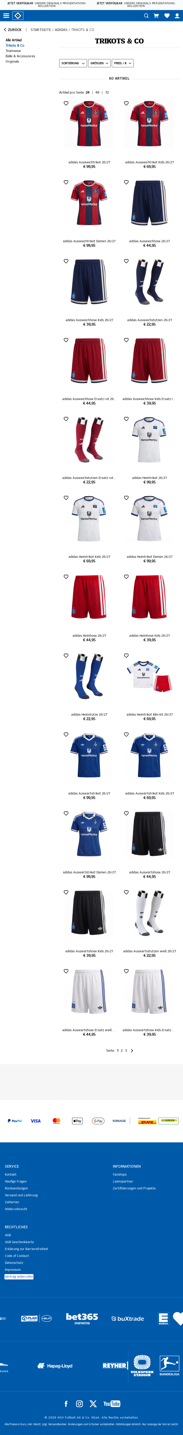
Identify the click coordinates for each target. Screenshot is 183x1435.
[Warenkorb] (156, 15)
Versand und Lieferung (21, 1195)
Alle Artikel (14, 40)
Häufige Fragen (16, 1181)
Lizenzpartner (123, 1181)
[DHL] (147, 1121)
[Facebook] (66, 1403)
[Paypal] (15, 1121)
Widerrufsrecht (16, 1209)
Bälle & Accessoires (20, 56)
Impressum (13, 1269)
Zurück (14, 30)
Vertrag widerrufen (19, 1276)
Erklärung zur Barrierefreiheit (26, 1249)
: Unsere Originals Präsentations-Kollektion (46, 5)
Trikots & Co (15, 45)
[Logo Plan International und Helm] (14, 1320)
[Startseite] (17, 15)
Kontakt (11, 1174)
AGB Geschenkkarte (19, 1242)
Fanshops (120, 1174)
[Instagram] (79, 1403)
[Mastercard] (56, 1121)
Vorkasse (119, 1121)
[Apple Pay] (77, 1121)
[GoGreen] (168, 1121)
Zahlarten (12, 1202)
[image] (89, 134)
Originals (12, 61)
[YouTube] (112, 1403)
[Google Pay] (98, 1121)
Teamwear (13, 51)
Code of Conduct (17, 1256)
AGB (8, 1235)
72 (107, 92)
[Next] (131, 1050)
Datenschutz (14, 1263)
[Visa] (35, 1121)
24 (87, 92)
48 (97, 92)
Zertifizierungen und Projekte (134, 1188)
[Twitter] (93, 1403)
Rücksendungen (16, 1188)
